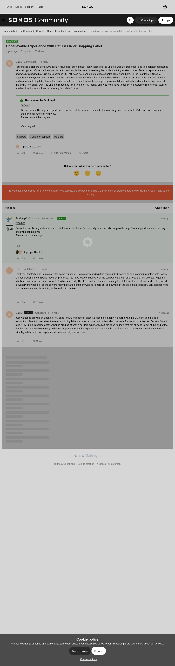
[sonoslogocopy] (87, 7)
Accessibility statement (109, 463)
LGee (18, 269)
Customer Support (40, 136)
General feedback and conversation (66, 31)
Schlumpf (21, 218)
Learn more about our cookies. (147, 643)
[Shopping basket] (165, 6)
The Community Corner (31, 31)
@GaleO (25, 105)
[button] (4, 20)
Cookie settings (86, 463)
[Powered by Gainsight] (87, 456)
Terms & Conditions (64, 463)
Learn (18, 6)
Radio (40, 6)
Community (9, 31)
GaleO (19, 61)
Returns (58, 136)
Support (29, 6)
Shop (9, 6)
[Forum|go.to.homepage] (38, 20)
